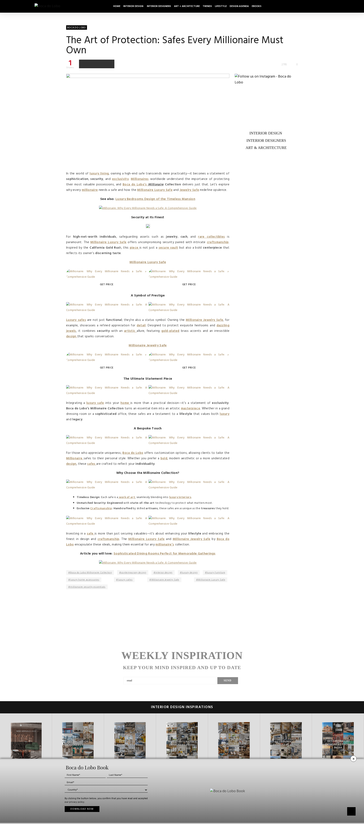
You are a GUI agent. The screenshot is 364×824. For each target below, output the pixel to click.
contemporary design (133, 573)
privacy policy (76, 802)
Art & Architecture (266, 148)
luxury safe (95, 403)
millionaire (90, 190)
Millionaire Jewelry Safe (204, 320)
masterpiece (190, 408)
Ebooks (256, 6)
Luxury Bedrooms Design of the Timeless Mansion (155, 199)
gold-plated (170, 331)
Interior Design (133, 6)
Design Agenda (239, 6)
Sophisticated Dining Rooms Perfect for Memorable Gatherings (164, 553)
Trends (207, 6)
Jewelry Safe (189, 190)
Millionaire (75, 458)
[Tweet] (92, 63)
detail (141, 325)
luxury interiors (180, 497)
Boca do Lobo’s (135, 184)
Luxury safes (76, 320)
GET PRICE (107, 284)
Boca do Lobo (132, 453)
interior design (164, 573)
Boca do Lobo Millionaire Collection (91, 573)
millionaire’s (164, 544)
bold (164, 458)
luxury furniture (216, 573)
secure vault (168, 247)
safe (91, 533)
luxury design (190, 573)
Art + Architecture (187, 6)
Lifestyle (221, 6)
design (71, 336)
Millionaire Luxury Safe (155, 190)
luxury (224, 414)
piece (134, 247)
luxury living (99, 173)
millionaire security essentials (87, 587)
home (125, 403)
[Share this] (83, 63)
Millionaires (140, 179)
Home (116, 6)
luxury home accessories (84, 580)
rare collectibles (211, 236)
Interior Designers (159, 6)
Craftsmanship (101, 508)
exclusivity (120, 179)
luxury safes (125, 580)
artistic (130, 331)
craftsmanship (218, 242)
